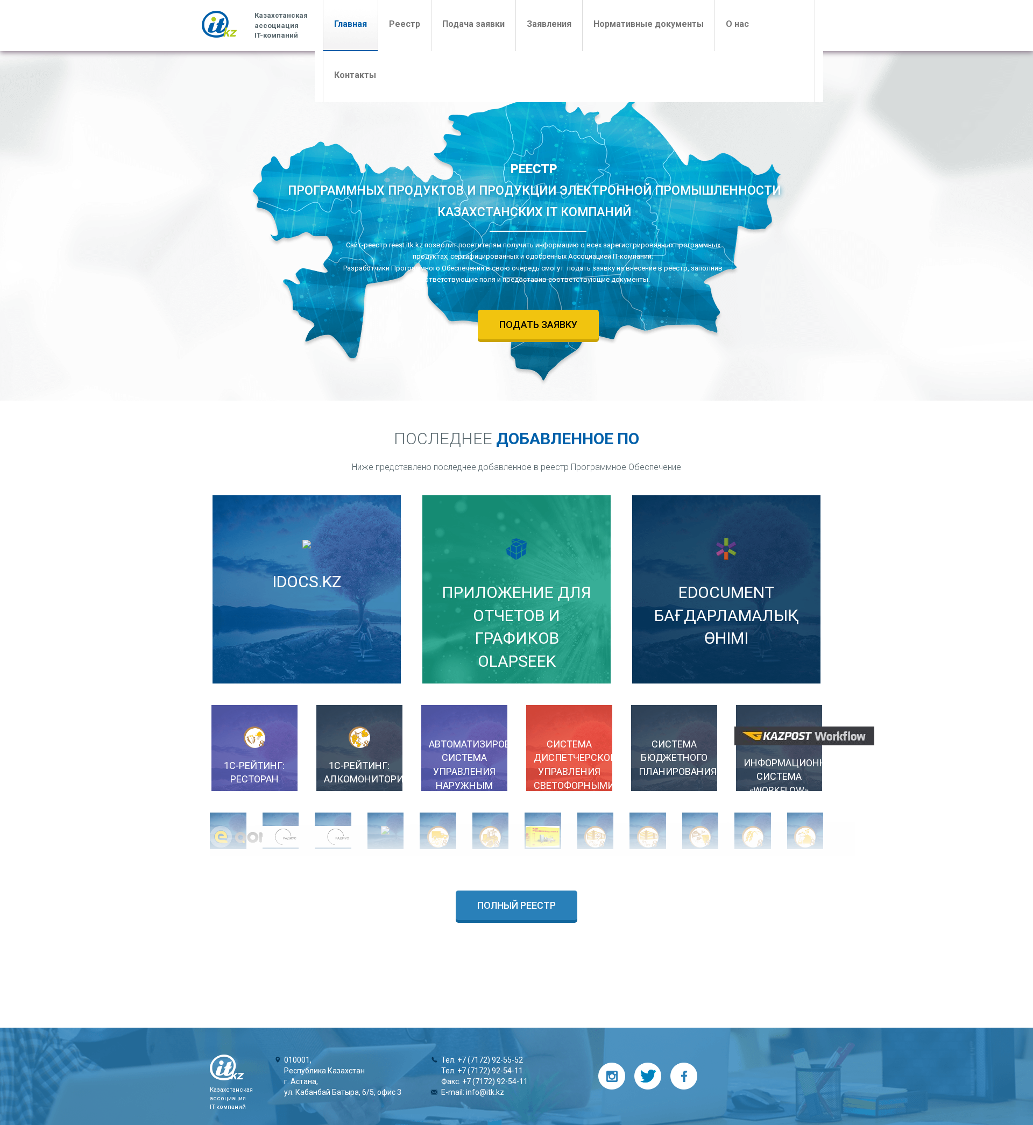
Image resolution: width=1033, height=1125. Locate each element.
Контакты (355, 75)
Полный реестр (516, 905)
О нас (737, 24)
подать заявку (538, 324)
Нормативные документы (648, 24)
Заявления (549, 24)
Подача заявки (473, 24)
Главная (356, 23)
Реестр (404, 24)
